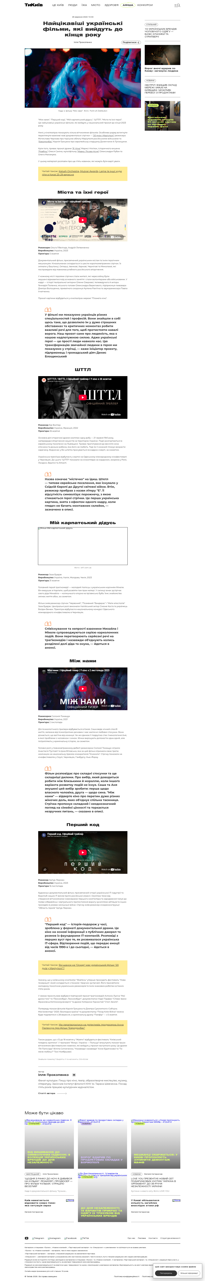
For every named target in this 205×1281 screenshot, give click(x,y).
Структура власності (170, 1238)
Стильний (151, 24)
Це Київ (58, 5)
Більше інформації (189, 1273)
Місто (95, 5)
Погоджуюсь (166, 1273)
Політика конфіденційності (126, 1276)
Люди (72, 5)
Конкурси (145, 5)
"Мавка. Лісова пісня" (88, 151)
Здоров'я (112, 5)
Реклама (142, 1238)
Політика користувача (152, 1276)
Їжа (84, 5)
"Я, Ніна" (76, 148)
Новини (150, 80)
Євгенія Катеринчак (153, 1174)
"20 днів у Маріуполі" (103, 135)
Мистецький (32, 1174)
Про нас (131, 1238)
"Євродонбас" (45, 141)
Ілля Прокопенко (83, 42)
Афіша (128, 5)
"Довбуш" (43, 151)
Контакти (153, 1238)
